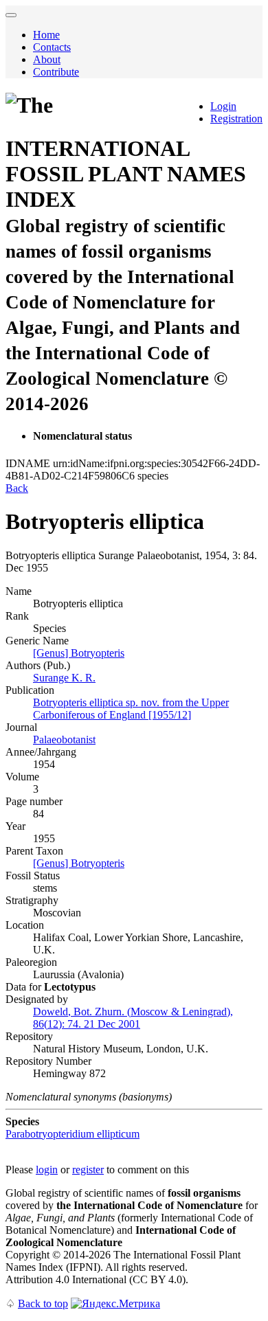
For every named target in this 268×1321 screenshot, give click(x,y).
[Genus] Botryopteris (78, 653)
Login (223, 106)
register (88, 1169)
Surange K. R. (64, 678)
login (47, 1169)
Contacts (52, 47)
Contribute (56, 72)
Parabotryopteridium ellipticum (72, 1134)
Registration (236, 118)
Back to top (43, 1303)
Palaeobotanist (64, 739)
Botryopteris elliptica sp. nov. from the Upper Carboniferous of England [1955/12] (131, 709)
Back (16, 488)
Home (46, 35)
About (46, 59)
